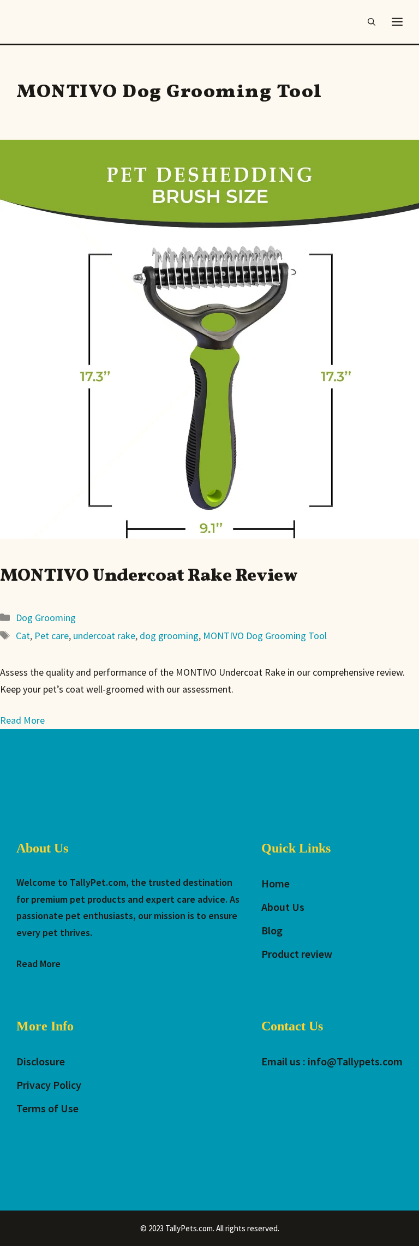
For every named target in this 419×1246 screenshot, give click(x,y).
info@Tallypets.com (355, 1061)
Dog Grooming (46, 617)
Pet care (51, 635)
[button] (371, 21)
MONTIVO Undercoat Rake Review (149, 576)
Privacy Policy (48, 1085)
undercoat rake (104, 635)
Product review (296, 954)
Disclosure (40, 1061)
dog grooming (169, 635)
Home (275, 883)
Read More (38, 963)
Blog (272, 930)
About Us (282, 907)
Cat (23, 635)
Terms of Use (47, 1108)
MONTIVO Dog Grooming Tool (265, 635)
